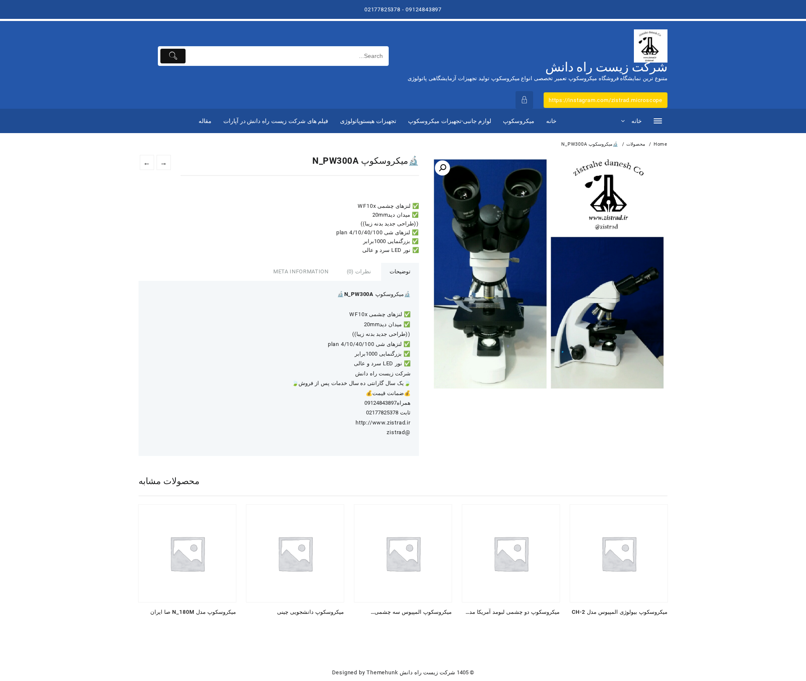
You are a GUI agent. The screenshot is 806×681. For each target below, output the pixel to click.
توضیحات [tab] (400, 271)
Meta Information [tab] (300, 271)
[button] (442, 167)
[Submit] (173, 56)
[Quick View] (210, 626)
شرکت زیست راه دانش (606, 67)
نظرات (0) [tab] (359, 271)
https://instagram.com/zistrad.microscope (605, 100)
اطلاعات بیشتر (227, 626)
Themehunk (382, 672)
